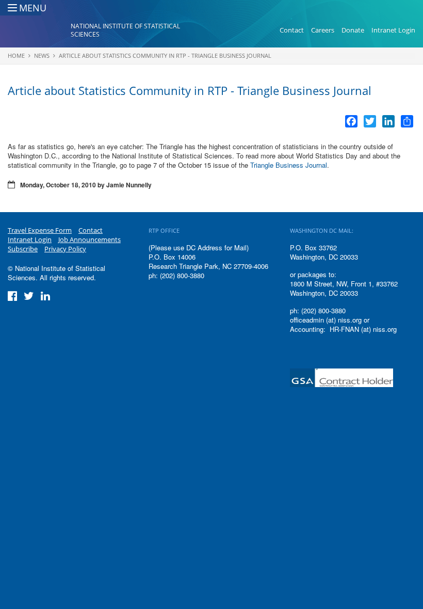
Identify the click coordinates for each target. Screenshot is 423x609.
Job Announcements (89, 239)
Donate (352, 30)
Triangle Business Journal (288, 165)
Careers (322, 30)
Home (16, 55)
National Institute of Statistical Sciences (125, 30)
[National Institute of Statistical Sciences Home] (39, 30)
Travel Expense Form (40, 230)
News (42, 55)
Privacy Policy (65, 248)
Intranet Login (393, 30)
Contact (292, 30)
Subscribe (23, 248)
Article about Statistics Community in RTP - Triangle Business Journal (165, 55)
